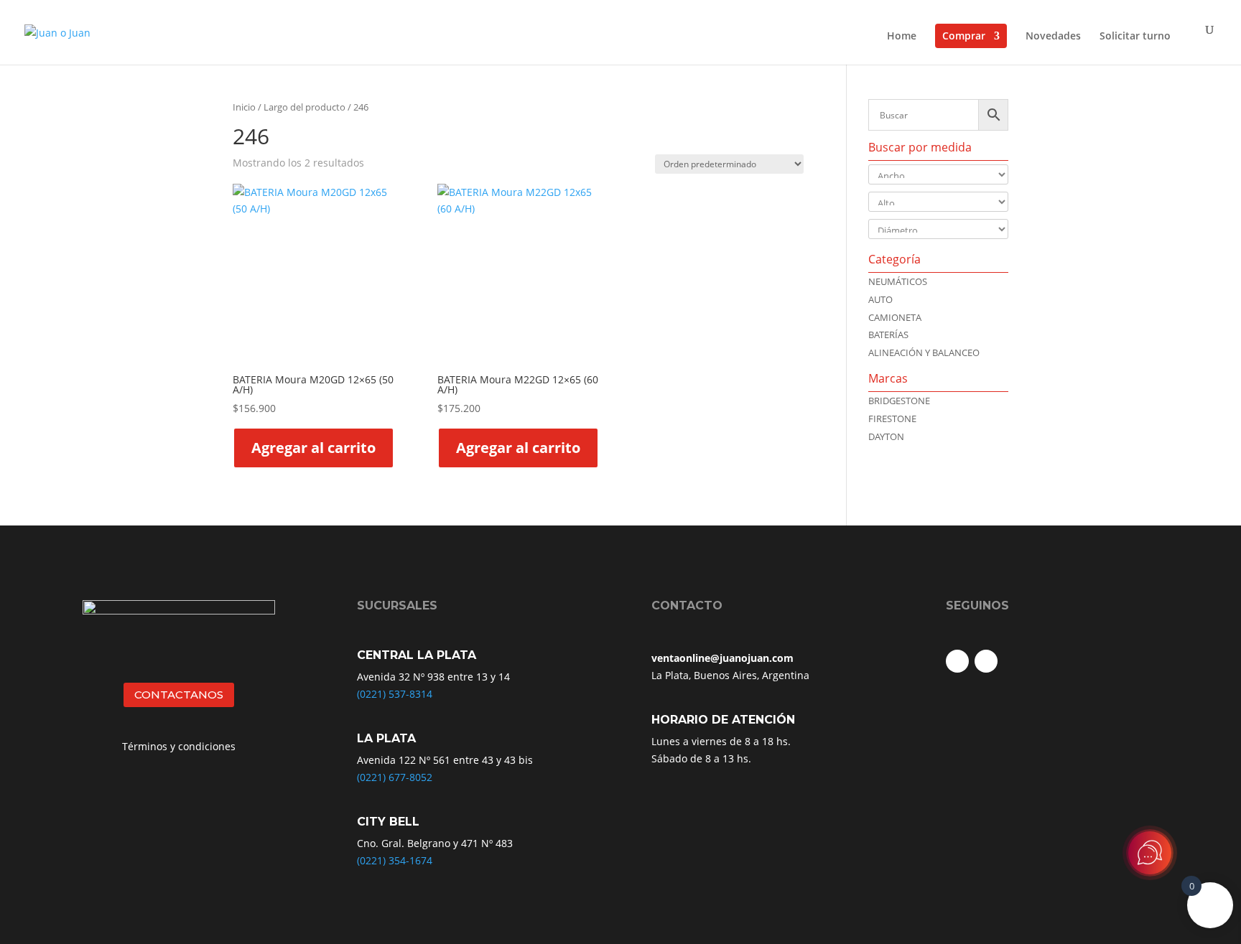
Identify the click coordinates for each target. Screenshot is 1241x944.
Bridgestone (899, 400)
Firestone (892, 418)
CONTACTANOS (178, 694)
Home (901, 36)
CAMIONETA (894, 317)
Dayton (886, 436)
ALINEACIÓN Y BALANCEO (924, 352)
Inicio (244, 107)
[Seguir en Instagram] (986, 661)
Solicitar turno (1135, 36)
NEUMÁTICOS (897, 281)
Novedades (1053, 36)
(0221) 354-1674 (394, 860)
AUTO (880, 299)
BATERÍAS (888, 334)
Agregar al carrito (313, 447)
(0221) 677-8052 (394, 777)
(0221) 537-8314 (394, 694)
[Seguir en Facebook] (957, 661)
